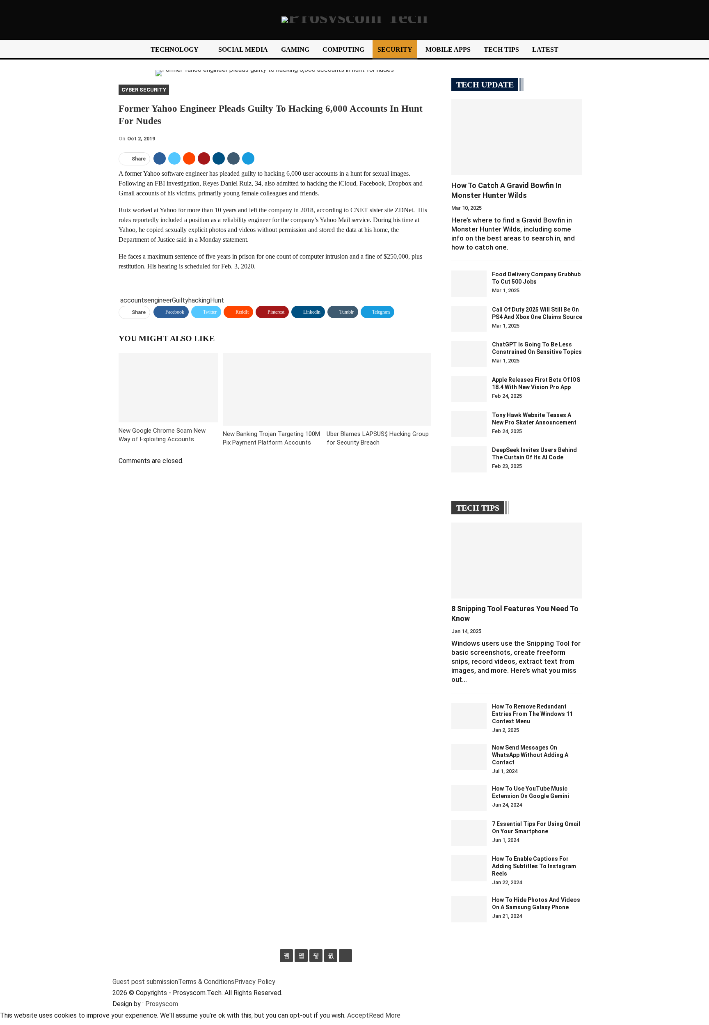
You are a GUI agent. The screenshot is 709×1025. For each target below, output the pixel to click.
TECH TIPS (501, 49)
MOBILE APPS (448, 49)
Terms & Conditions (206, 982)
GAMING (295, 49)
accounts (133, 300)
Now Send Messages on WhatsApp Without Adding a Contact (530, 755)
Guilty (180, 300)
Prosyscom (161, 1004)
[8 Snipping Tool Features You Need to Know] (516, 560)
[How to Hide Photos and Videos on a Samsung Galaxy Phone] (469, 909)
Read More (384, 1015)
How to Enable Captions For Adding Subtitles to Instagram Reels (534, 866)
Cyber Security (143, 90)
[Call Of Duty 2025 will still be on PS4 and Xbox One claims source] (469, 319)
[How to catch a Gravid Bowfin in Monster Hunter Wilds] (516, 137)
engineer (159, 300)
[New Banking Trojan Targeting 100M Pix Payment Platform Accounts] (275, 389)
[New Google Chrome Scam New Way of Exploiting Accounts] (168, 387)
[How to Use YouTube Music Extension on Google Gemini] (469, 798)
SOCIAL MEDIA (243, 49)
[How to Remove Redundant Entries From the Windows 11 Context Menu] (469, 716)
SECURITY (394, 49)
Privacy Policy (254, 982)
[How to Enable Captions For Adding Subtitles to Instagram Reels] (469, 868)
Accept (358, 1015)
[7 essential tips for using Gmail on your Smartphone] (469, 833)
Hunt (217, 300)
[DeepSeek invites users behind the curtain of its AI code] (469, 459)
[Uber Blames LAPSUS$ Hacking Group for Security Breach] (379, 389)
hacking (199, 300)
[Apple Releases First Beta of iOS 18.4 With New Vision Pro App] (469, 389)
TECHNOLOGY (175, 49)
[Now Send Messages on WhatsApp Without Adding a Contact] (469, 757)
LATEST (545, 49)
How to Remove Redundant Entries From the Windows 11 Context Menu (532, 714)
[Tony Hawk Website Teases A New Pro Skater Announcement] (469, 424)
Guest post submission (145, 982)
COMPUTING (343, 49)
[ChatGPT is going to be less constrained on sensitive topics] (469, 354)
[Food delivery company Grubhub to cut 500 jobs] (469, 284)
